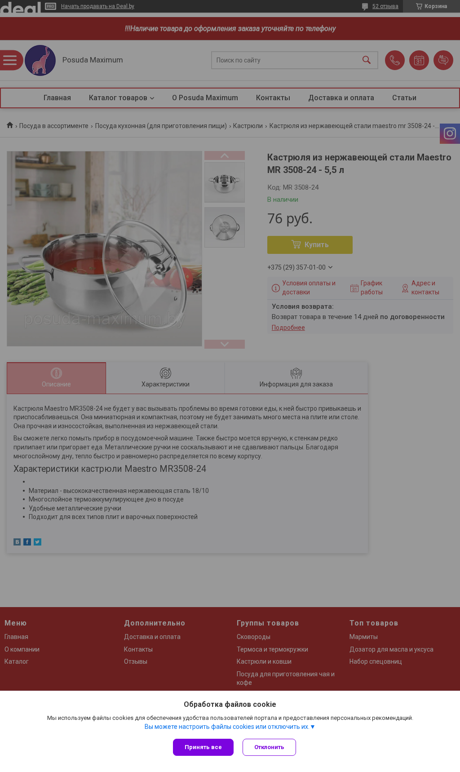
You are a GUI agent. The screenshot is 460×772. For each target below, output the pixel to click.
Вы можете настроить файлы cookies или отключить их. (227, 726)
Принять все (203, 747)
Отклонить (269, 747)
